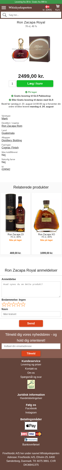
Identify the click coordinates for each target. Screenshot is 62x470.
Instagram (31, 412)
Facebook (31, 408)
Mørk (5, 118)
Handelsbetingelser (31, 398)
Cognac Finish (10, 147)
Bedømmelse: (14, 299)
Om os (31, 372)
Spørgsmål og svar (31, 377)
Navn (5, 309)
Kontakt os (31, 368)
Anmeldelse (9, 279)
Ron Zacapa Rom (12, 125)
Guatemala (8, 133)
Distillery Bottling (12, 140)
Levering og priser (31, 364)
